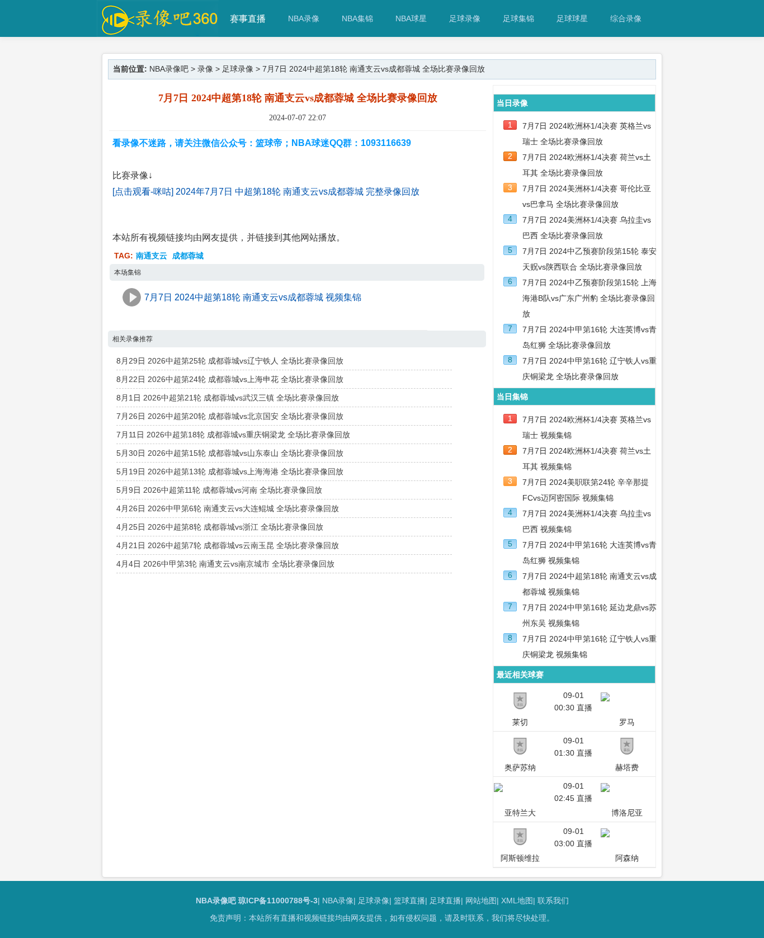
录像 (205, 68)
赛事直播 (248, 18)
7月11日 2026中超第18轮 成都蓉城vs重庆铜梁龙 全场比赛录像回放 (233, 434)
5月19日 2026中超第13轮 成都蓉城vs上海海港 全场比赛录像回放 (229, 471)
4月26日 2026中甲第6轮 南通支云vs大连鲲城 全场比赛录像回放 (227, 508)
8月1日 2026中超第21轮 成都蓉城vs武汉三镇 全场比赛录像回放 (227, 397)
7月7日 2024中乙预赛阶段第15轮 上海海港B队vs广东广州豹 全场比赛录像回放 (589, 298)
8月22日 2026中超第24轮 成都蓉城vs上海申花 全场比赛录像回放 (229, 379)
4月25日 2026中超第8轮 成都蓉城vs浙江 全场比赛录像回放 (219, 526)
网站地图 (481, 900)
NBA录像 (303, 18)
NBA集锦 (357, 18)
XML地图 (517, 900)
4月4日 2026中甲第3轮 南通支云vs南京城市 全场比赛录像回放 (225, 563)
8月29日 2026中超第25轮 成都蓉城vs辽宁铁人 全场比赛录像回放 (229, 360)
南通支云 (151, 255)
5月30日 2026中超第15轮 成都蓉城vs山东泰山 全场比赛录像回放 (229, 453)
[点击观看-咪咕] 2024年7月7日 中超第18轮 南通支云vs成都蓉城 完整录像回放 (265, 191)
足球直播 (445, 900)
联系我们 (553, 900)
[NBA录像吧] (158, 31)
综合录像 (626, 18)
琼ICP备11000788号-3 (278, 900)
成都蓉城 (188, 255)
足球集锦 (518, 18)
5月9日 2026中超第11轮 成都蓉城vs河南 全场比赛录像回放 (219, 490)
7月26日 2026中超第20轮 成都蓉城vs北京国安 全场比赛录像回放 (229, 416)
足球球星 (572, 18)
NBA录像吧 (168, 68)
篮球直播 (409, 900)
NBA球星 (411, 18)
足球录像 (464, 18)
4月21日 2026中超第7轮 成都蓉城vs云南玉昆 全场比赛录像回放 (227, 545)
